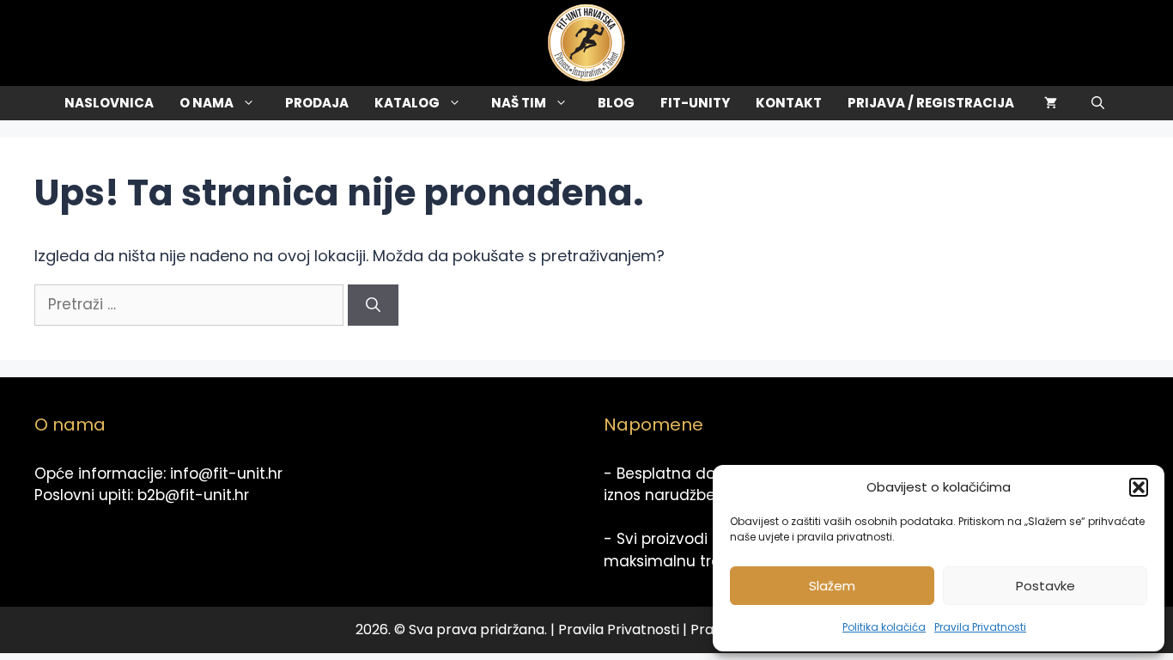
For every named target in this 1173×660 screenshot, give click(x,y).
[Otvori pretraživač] (1097, 103)
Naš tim (518, 103)
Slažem (832, 586)
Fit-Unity (695, 103)
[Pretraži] (373, 305)
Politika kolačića (884, 627)
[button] (1138, 487)
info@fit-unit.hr (226, 473)
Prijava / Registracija (931, 103)
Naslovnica (109, 103)
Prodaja (317, 103)
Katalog (407, 103)
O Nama (206, 103)
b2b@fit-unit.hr (193, 495)
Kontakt (789, 103)
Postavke (1045, 586)
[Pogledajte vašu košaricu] (1050, 103)
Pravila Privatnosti (980, 627)
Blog (616, 103)
